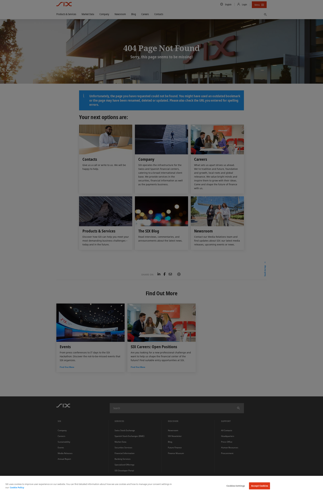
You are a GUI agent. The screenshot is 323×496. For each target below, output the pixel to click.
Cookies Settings (235, 485)
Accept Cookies (259, 485)
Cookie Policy (17, 487)
